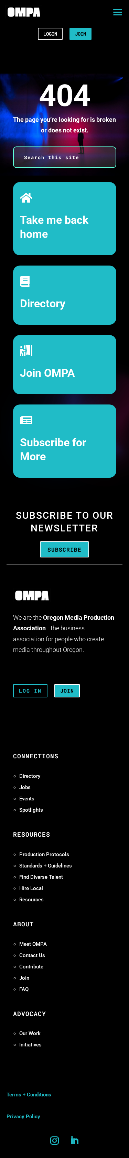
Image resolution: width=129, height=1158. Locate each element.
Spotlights (31, 810)
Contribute (31, 967)
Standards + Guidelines (45, 866)
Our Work (30, 1033)
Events (26, 799)
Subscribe (64, 549)
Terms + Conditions (29, 1095)
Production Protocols (44, 854)
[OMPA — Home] (24, 11)
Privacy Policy (23, 1117)
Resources (31, 900)
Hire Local (31, 888)
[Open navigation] (117, 12)
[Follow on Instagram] (54, 1140)
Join (24, 978)
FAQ (24, 989)
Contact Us (32, 955)
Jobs (25, 787)
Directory (42, 303)
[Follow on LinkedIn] (74, 1140)
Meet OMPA (33, 944)
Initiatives (30, 1045)
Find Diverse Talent (41, 877)
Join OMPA (47, 373)
